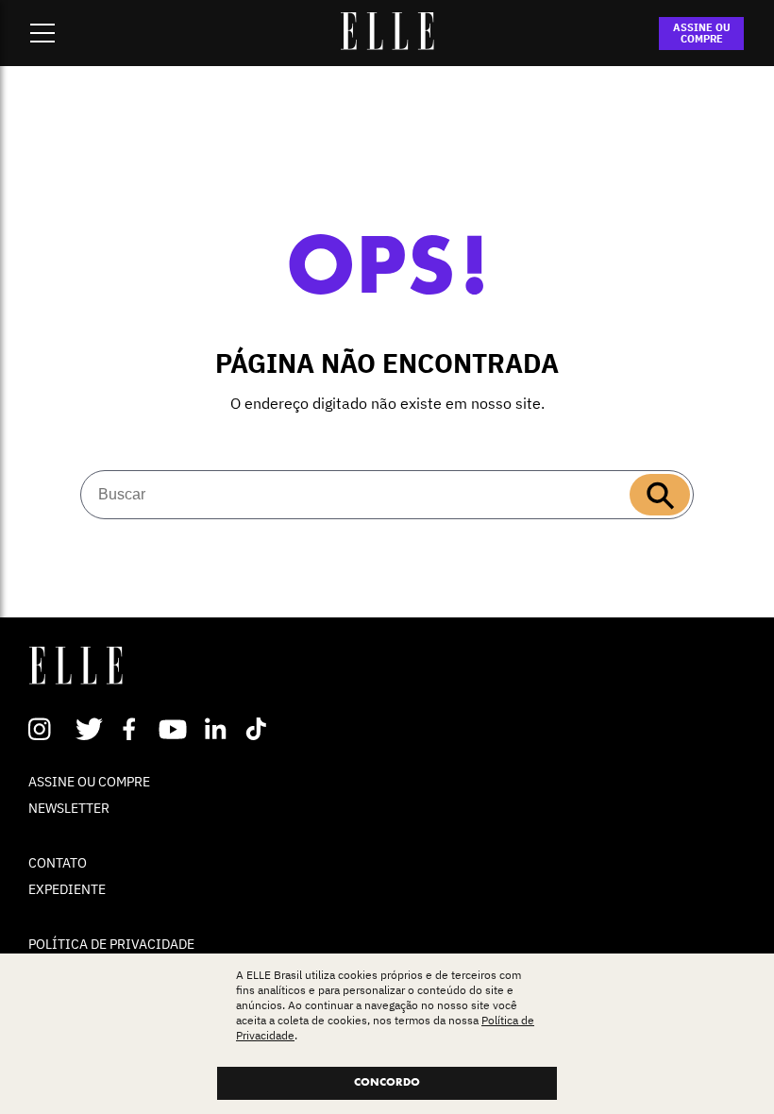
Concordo (387, 1083)
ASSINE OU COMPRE (702, 33)
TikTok (260, 728)
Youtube (175, 728)
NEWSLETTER (68, 808)
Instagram (47, 728)
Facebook (132, 728)
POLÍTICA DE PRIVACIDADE (111, 944)
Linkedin (217, 728)
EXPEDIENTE (67, 889)
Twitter (90, 728)
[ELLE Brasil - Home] (387, 44)
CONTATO (57, 862)
